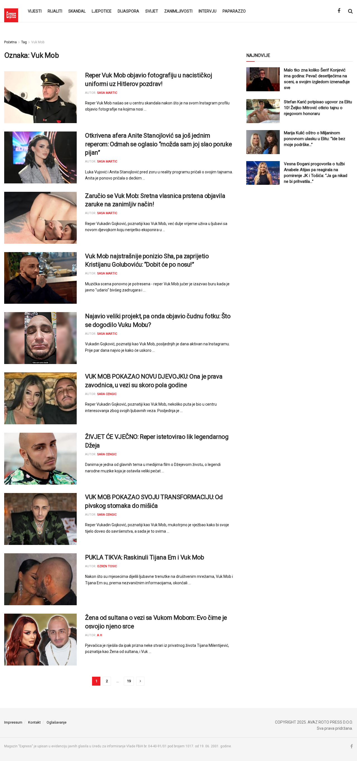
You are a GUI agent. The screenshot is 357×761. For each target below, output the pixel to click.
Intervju (207, 11)
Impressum (13, 722)
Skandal (77, 11)
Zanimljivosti (178, 11)
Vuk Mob (37, 42)
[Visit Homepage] (11, 11)
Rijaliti (55, 11)
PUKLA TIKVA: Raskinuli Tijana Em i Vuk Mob (144, 557)
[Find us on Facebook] (338, 11)
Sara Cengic (107, 394)
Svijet (151, 11)
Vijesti (35, 11)
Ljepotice (102, 11)
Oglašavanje (56, 722)
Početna (10, 42)
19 (129, 681)
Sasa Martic (107, 93)
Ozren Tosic (107, 566)
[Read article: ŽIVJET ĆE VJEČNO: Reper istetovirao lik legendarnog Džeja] (40, 459)
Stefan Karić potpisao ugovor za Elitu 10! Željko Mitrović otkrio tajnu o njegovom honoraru (318, 107)
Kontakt (34, 722)
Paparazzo (234, 11)
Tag (24, 42)
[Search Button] (350, 11)
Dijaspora (128, 11)
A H (99, 635)
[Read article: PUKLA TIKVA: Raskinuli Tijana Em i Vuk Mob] (40, 579)
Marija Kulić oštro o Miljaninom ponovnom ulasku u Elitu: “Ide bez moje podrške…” (314, 138)
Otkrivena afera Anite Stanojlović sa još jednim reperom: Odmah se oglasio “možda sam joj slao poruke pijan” (158, 144)
